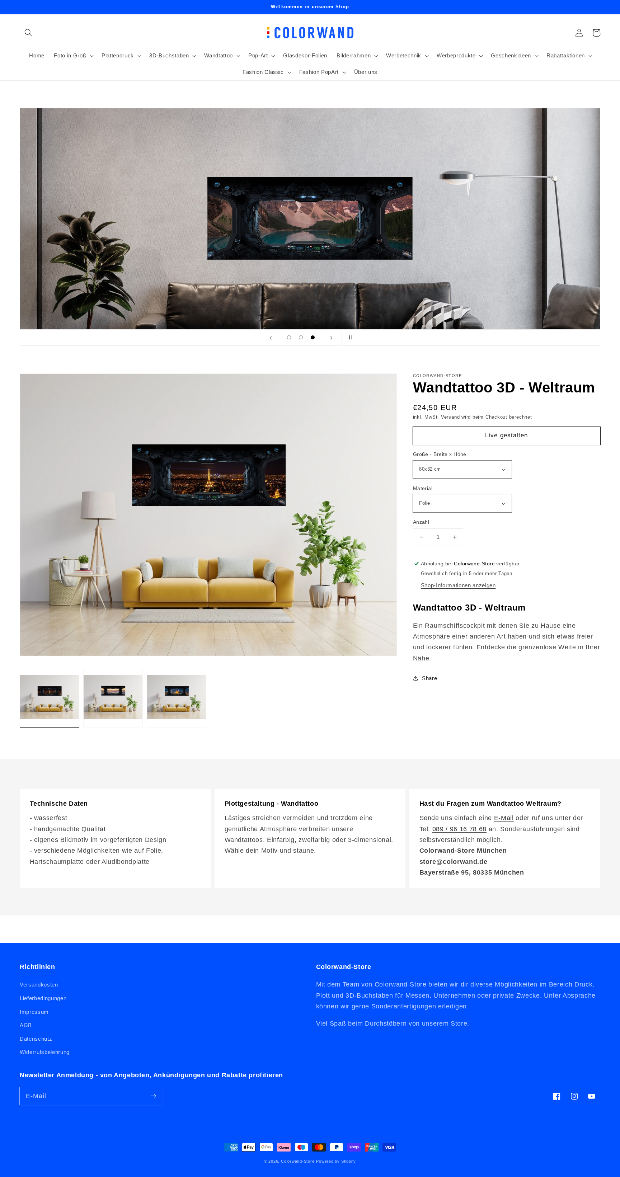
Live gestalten (506, 435)
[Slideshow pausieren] (349, 337)
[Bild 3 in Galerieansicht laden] (176, 698)
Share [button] (429, 678)
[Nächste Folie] (331, 337)
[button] (28, 32)
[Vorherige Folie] (270, 337)
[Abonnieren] (153, 1096)
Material (423, 488)
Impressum (34, 1012)
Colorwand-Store (298, 1161)
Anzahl (421, 522)
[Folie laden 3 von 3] (313, 337)
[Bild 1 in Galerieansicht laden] (49, 698)
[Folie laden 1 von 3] (289, 337)
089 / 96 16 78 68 (459, 829)
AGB (26, 1025)
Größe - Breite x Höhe (439, 454)
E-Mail (504, 817)
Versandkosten (39, 984)
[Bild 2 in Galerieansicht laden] (113, 698)
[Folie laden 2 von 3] (301, 337)
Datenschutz (36, 1039)
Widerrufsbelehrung (45, 1052)
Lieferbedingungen (43, 998)
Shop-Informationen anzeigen (458, 585)
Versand (450, 417)
